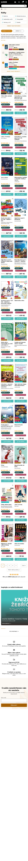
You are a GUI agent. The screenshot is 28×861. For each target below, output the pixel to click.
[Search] (25, 6)
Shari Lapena (11, 46)
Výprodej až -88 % (12, 68)
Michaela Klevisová (8, 507)
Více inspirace (13, 631)
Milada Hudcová (4, 346)
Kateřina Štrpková (4, 388)
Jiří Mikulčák (17, 181)
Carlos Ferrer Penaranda (5, 304)
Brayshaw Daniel (18, 220)
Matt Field (16, 506)
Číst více (3, 40)
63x (9, 470)
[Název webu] (4, 2)
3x (22, 143)
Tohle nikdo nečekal (14, 44)
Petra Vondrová (17, 262)
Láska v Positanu (13, 62)
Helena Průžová (9, 222)
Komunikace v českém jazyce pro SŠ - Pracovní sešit (16, 53)
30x (23, 509)
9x (22, 431)
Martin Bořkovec (18, 263)
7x (22, 102)
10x (9, 102)
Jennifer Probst (17, 386)
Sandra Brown (17, 545)
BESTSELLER (15, 49)
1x (22, 225)
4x (9, 509)
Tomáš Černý (3, 222)
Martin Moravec (18, 468)
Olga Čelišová (17, 54)
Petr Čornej (3, 546)
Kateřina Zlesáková (4, 305)
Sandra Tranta (4, 223)
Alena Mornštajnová (5, 506)
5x (9, 390)
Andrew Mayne (17, 426)
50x (23, 349)
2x (9, 431)
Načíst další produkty (13, 71)
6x (9, 183)
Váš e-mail (3, 697)
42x (23, 470)
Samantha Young (4, 178)
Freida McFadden (4, 466)
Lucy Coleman (11, 63)
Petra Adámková (23, 100)
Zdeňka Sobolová (4, 427)
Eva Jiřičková (23, 263)
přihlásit (14, 705)
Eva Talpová (23, 262)
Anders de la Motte (18, 345)
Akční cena (22, 66)
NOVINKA (21, 49)
